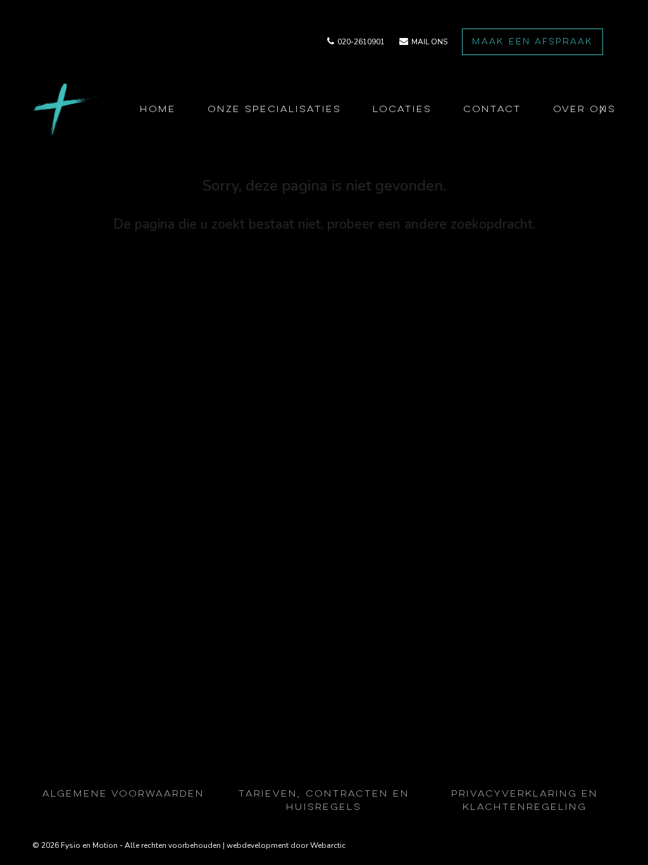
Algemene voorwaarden (123, 794)
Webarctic (328, 845)
